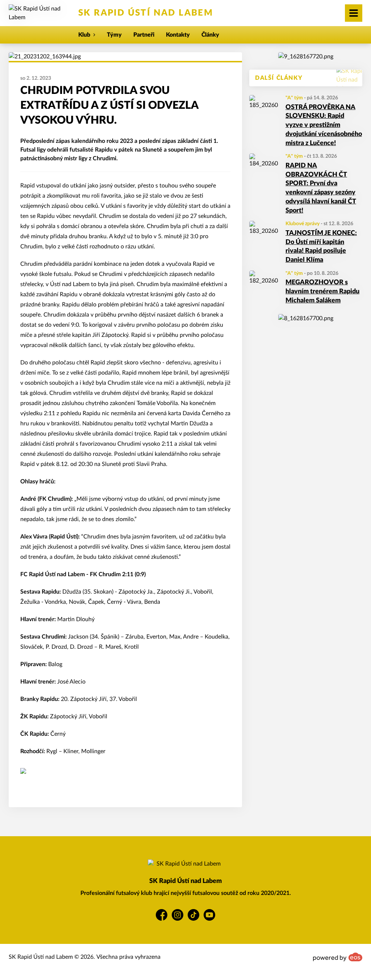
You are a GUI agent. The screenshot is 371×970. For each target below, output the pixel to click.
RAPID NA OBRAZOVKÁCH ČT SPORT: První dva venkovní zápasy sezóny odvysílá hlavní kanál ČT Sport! (320, 188)
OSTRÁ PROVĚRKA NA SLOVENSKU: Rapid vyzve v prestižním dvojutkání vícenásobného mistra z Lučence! (323, 125)
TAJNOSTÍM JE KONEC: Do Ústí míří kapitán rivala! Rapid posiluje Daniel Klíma (321, 246)
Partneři (143, 35)
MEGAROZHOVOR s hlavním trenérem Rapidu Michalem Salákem (322, 291)
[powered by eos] (337, 957)
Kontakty (178, 35)
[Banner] (305, 56)
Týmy (114, 35)
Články (210, 35)
